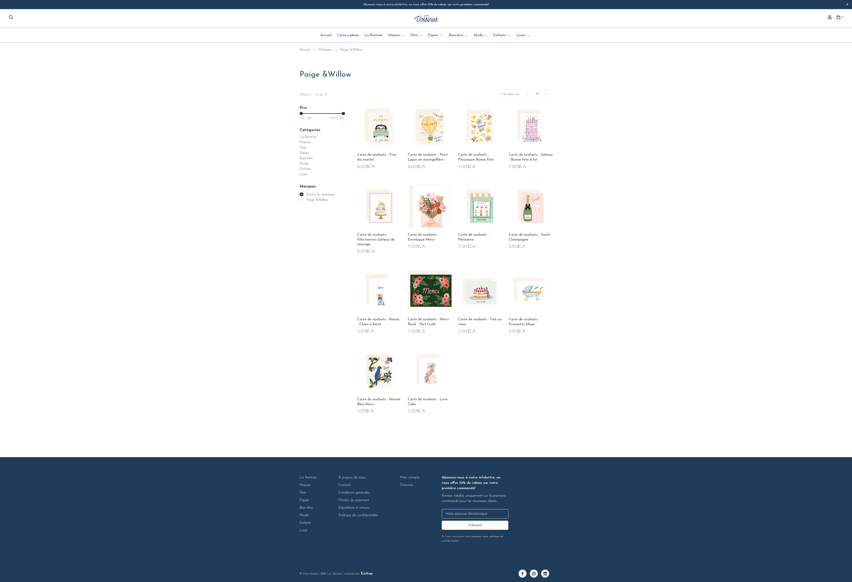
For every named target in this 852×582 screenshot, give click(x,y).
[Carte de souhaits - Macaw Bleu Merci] (379, 372)
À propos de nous (352, 477)
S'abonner (475, 525)
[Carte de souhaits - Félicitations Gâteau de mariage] (379, 208)
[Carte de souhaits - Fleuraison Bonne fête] (480, 128)
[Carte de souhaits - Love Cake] (430, 372)
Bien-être (456, 35)
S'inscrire (406, 485)
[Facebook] (524, 574)
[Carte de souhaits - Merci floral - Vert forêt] (430, 292)
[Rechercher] (11, 18)
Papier (433, 35)
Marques (325, 50)
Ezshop (367, 573)
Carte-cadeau (348, 35)
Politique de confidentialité (358, 515)
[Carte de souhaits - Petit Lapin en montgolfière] (430, 128)
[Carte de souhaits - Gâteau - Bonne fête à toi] (531, 128)
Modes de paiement (354, 500)
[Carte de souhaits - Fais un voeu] (480, 292)
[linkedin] (546, 574)
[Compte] (830, 18)
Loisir (521, 35)
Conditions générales (354, 492)
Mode (478, 35)
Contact (345, 485)
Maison (394, 35)
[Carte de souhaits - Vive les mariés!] (379, 128)
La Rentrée (374, 35)
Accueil (325, 35)
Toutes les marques (320, 194)
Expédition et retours (354, 508)
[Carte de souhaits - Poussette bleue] (531, 292)
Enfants (499, 35)
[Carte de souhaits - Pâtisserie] (480, 208)
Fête (414, 35)
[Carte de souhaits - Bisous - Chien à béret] (379, 292)
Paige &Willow (351, 50)
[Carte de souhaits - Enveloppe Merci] (430, 208)
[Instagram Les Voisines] (535, 574)
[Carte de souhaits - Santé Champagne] (531, 208)
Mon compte (410, 477)
